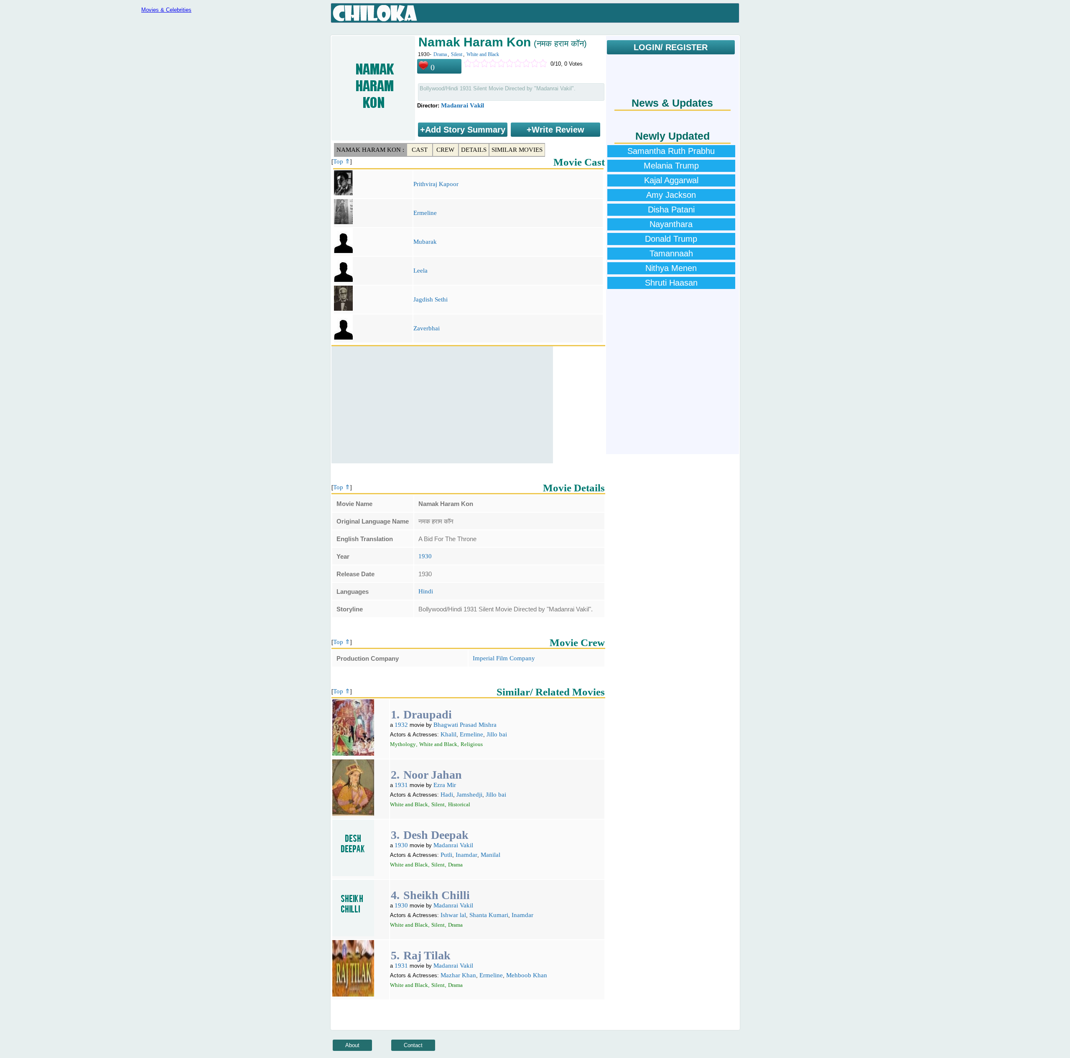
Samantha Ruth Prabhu (671, 151)
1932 (401, 724)
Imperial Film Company (504, 658)
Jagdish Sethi (430, 299)
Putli (446, 854)
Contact (413, 1045)
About (352, 1045)
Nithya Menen (671, 268)
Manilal (490, 854)
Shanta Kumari (488, 915)
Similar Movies (517, 149)
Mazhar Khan (458, 975)
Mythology (403, 744)
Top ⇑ (341, 161)
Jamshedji (469, 794)
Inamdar (466, 854)
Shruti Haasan (671, 282)
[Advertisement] (442, 404)
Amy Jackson (671, 194)
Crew (445, 149)
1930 (425, 556)
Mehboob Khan (526, 975)
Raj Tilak (427, 955)
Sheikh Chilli (436, 895)
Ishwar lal (453, 915)
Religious (472, 744)
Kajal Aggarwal (671, 180)
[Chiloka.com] (375, 13)
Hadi (447, 794)
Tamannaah (671, 253)
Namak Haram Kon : (370, 149)
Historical (459, 804)
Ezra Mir (444, 785)
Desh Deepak (436, 834)
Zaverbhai (426, 328)
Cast (420, 149)
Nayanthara (671, 224)
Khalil (448, 734)
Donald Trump (671, 238)
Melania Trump (671, 165)
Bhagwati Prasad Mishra (465, 724)
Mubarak (425, 241)
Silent (456, 54)
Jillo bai (497, 734)
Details (474, 149)
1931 (401, 785)
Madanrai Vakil (462, 105)
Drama (440, 54)
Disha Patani (671, 209)
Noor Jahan (432, 774)
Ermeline (425, 213)
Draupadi (427, 714)
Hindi (425, 591)
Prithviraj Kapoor (436, 184)
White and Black (482, 54)
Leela (420, 270)
